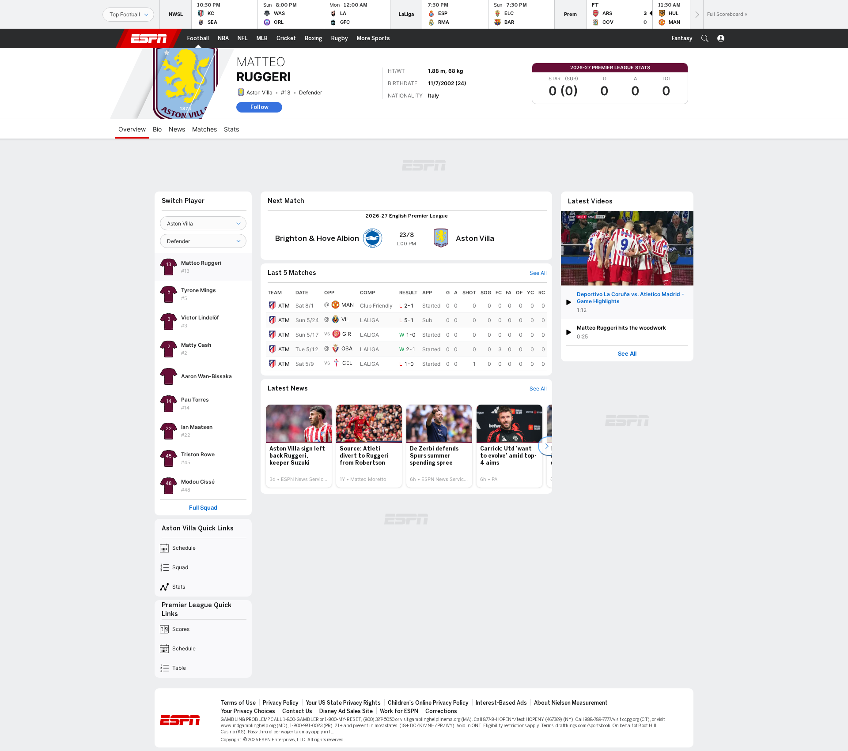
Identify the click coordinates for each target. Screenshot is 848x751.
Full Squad (203, 507)
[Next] (696, 14)
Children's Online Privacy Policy (428, 703)
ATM (284, 305)
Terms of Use (238, 703)
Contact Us (297, 711)
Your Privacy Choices (248, 711)
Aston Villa (259, 92)
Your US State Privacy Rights (343, 703)
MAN (347, 304)
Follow (259, 107)
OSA (346, 348)
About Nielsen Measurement (571, 703)
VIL (345, 319)
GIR (346, 333)
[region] (406, 329)
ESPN (149, 38)
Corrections (441, 711)
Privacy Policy (281, 703)
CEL (347, 363)
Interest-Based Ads (501, 703)
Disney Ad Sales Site (346, 711)
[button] (704, 38)
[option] (299, 446)
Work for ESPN (399, 711)
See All (627, 353)
